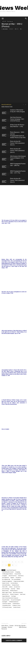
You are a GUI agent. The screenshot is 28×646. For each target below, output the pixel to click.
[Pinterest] (15, 616)
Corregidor (4, 575)
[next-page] (25, 105)
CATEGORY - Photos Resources (7, 21)
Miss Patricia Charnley (18, 592)
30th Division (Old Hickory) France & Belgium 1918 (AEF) (18, 158)
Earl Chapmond (5, 577)
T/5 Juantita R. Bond (6, 605)
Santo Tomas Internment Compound (10, 598)
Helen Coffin (4, 586)
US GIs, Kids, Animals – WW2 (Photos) (20, 626)
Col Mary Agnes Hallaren (7, 573)
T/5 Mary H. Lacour (16, 605)
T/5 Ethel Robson (16, 603)
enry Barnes (18, 577)
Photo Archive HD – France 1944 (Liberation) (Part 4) (17, 150)
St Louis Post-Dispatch (15, 599)
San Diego (13, 596)
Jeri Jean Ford (17, 586)
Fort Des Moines (14, 583)
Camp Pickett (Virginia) (11, 570)
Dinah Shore (20, 575)
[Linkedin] (22, 616)
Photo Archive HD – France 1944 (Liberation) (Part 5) (17, 143)
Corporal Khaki (18, 573)
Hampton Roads (15, 585)
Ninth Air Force (5, 594)
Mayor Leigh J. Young (6, 592)
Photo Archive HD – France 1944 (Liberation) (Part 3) (17, 180)
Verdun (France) (16, 607)
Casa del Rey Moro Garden (8, 572)
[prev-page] (23, 105)
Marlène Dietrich (13, 590)
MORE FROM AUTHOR (7, 106)
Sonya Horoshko (5, 599)
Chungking (17, 572)
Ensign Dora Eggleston (7, 581)
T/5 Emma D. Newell (6, 603)
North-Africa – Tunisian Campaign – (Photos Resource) (8, 627)
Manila (18, 588)
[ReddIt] (25, 616)
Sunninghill (4, 601)
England (12, 577)
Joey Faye (13, 588)
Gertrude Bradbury (6, 585)
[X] (11, 616)
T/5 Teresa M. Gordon (7, 607)
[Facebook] (8, 616)
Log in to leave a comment (14, 640)
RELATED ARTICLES (6, 104)
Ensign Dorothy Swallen (19, 581)
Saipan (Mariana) (6, 596)
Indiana (10, 586)
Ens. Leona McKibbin (16, 579)
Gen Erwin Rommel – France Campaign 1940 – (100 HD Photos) (17, 119)
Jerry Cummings (5, 588)
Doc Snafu (5, 29)
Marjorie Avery (5, 590)
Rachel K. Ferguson (14, 594)
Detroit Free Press (12, 575)
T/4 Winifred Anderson (13, 601)
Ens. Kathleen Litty (6, 579)
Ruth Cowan (22, 594)
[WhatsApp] (18, 616)
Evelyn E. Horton (5, 583)
